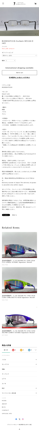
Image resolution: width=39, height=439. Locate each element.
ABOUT (4, 404)
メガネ (4, 359)
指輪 (3, 369)
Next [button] (37, 22)
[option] (19, 21)
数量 (3, 60)
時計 (3, 388)
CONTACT (5, 410)
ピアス (4, 378)
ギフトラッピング (7, 52)
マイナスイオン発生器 (9, 393)
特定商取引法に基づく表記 (25, 424)
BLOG (4, 407)
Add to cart (19, 72)
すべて (6, 350)
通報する (14, 215)
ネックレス (5, 374)
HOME (4, 400)
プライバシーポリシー (12, 424)
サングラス (5, 364)
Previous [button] (2, 22)
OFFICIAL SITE (7, 413)
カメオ (4, 383)
